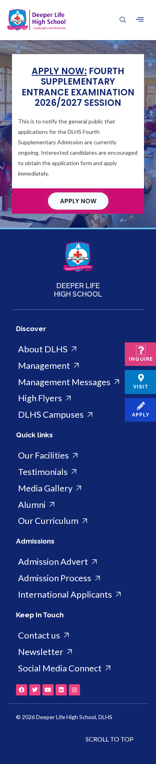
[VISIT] (141, 378)
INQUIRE (141, 359)
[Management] (78, 366)
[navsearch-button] (118, 20)
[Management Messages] (78, 382)
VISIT (141, 387)
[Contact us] (78, 635)
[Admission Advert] (78, 562)
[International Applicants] (78, 594)
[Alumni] (78, 505)
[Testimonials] (78, 472)
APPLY (141, 415)
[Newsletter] (78, 652)
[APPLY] (141, 406)
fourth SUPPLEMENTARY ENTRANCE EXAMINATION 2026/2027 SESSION (78, 87)
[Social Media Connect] (78, 668)
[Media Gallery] (78, 488)
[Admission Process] (78, 578)
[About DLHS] (78, 349)
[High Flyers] (78, 398)
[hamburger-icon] (140, 19)
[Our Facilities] (78, 455)
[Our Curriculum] (78, 521)
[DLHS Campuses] (78, 414)
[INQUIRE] (141, 350)
